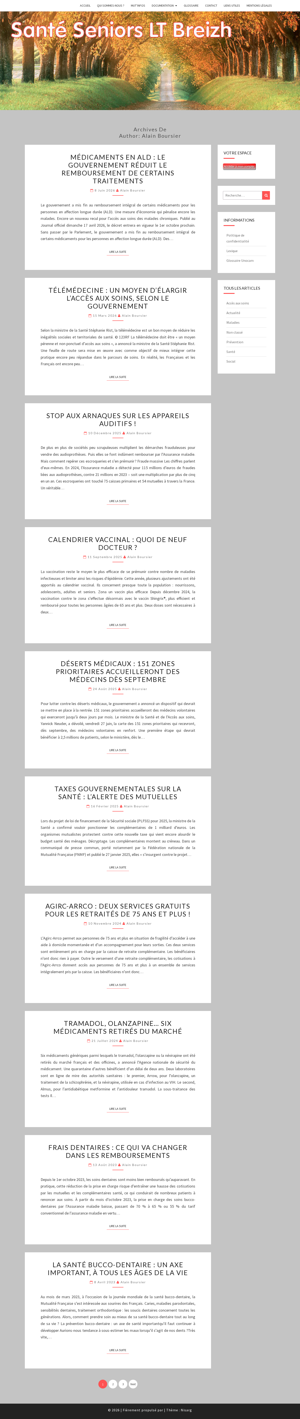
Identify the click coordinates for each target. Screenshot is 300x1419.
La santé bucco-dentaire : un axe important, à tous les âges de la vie (118, 1268)
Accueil (85, 5)
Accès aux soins (237, 303)
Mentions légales (259, 5)
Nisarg (186, 1410)
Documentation (163, 5)
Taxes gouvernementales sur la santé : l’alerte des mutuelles (117, 793)
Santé (230, 351)
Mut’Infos (138, 5)
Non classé (234, 332)
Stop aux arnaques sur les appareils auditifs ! (117, 419)
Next (133, 1384)
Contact (211, 5)
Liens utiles (232, 5)
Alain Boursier (132, 190)
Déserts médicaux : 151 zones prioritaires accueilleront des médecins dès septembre (118, 671)
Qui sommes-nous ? (110, 5)
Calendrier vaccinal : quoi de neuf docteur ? (117, 543)
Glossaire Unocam (240, 260)
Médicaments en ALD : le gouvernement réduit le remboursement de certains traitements (117, 169)
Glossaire (191, 5)
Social (230, 361)
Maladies (233, 322)
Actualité (233, 313)
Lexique (232, 251)
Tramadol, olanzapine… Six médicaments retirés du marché (117, 1027)
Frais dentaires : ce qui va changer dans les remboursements (117, 1151)
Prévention (234, 342)
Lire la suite (119, 251)
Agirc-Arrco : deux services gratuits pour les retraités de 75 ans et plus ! (118, 910)
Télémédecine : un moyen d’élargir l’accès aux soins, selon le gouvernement (118, 298)
